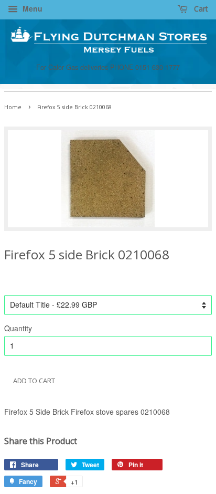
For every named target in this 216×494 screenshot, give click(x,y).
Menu (31, 8)
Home (12, 107)
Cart (200, 9)
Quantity (18, 328)
